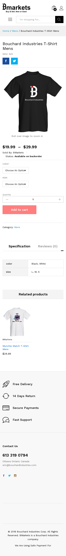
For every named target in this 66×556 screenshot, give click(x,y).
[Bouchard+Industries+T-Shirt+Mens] (14, 61)
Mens (17, 227)
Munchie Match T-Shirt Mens (16, 347)
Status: (10, 156)
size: (5, 177)
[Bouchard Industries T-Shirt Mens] (6, 61)
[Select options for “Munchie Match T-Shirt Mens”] (16, 334)
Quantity (7, 195)
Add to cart (19, 209)
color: (6, 163)
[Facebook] (4, 476)
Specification (19, 246)
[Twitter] (9, 476)
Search (59, 19)
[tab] (19, 247)
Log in (61, 10)
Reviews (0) (48, 246)
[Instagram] (15, 476)
